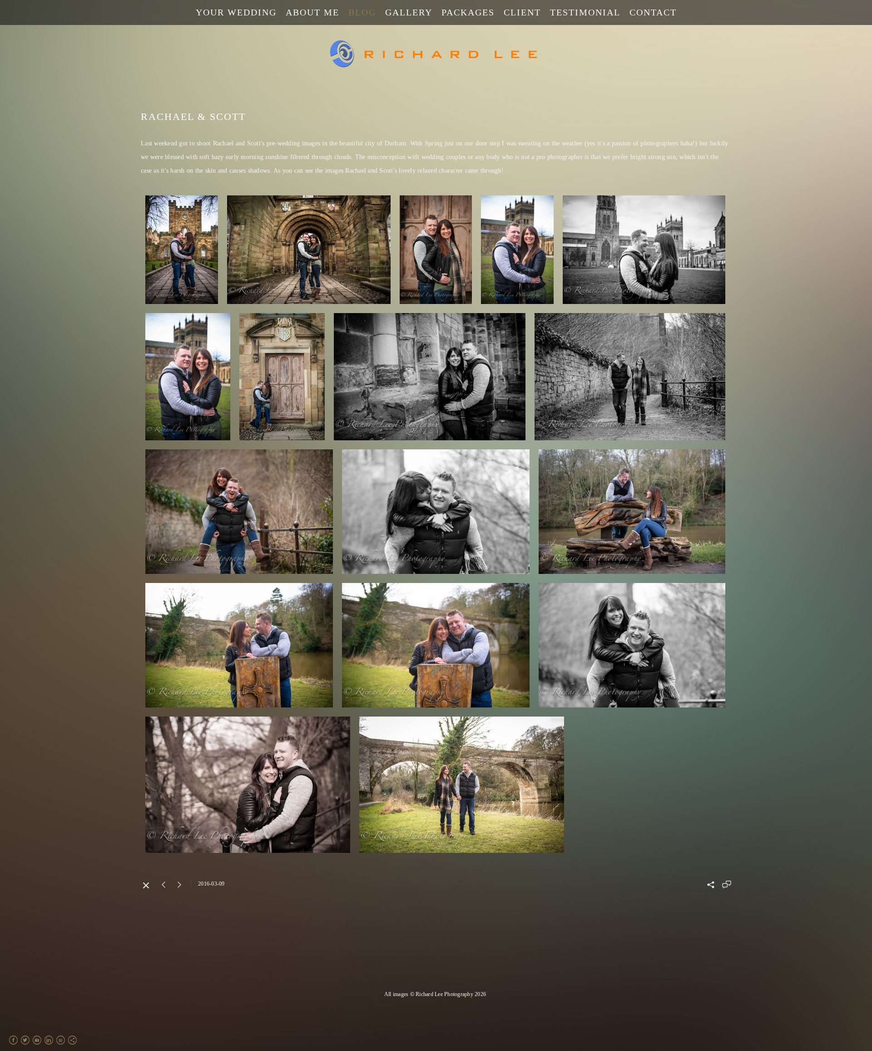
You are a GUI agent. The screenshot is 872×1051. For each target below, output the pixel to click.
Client (522, 12)
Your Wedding (236, 12)
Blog (362, 12)
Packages (468, 12)
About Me (312, 12)
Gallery (408, 12)
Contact (653, 12)
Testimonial (585, 12)
